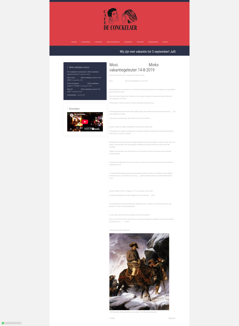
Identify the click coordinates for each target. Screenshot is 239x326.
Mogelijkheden (153, 42)
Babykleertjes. (72, 95)
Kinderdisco (128, 42)
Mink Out (121, 75)
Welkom (74, 42)
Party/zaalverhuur (113, 42)
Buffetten (140, 42)
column (143, 75)
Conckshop (98, 42)
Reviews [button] (165, 42)
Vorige (112, 318)
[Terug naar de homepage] (119, 20)
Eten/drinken (85, 42)
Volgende (171, 318)
